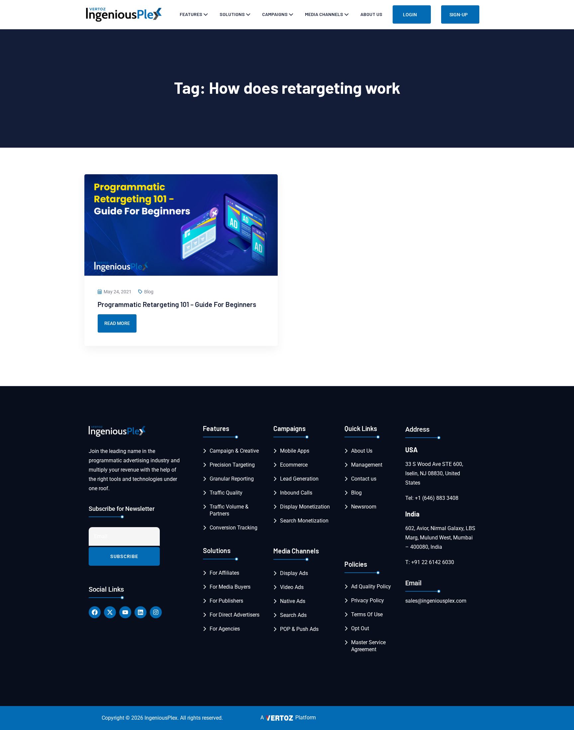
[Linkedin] (140, 612)
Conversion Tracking (233, 527)
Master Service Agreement (368, 646)
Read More (117, 323)
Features (191, 14)
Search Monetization (304, 520)
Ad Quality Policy (371, 586)
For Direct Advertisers (234, 615)
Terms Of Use (367, 614)
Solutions (232, 14)
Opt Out (360, 628)
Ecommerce (294, 465)
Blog (148, 291)
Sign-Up (458, 14)
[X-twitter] (110, 612)
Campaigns (275, 14)
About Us (371, 14)
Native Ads (292, 601)
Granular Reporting (232, 479)
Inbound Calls (296, 493)
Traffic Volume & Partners (229, 510)
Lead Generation (299, 479)
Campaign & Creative (234, 451)
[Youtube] (125, 612)
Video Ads (292, 587)
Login (410, 14)
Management (366, 465)
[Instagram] (156, 612)
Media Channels (324, 14)
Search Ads (293, 615)
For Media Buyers (230, 587)
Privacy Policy (367, 600)
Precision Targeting (232, 465)
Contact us (363, 479)
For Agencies (225, 629)
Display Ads (294, 573)
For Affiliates (224, 573)
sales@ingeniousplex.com (435, 601)
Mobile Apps (294, 451)
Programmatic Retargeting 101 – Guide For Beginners (177, 304)
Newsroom (363, 507)
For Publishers (226, 601)
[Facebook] (95, 612)
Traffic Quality (226, 493)
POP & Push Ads (299, 629)
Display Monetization (305, 507)
